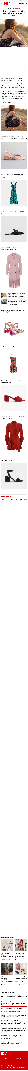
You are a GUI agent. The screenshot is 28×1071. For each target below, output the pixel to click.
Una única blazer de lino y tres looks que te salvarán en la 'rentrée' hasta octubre (7, 955)
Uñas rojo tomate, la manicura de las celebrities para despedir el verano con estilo (13, 1015)
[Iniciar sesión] (26, 3)
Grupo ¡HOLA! (18, 1058)
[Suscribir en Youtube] (11, 1065)
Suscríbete (22, 3)
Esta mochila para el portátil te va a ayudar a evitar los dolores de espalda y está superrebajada (13, 1043)
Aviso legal (5, 1067)
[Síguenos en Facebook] (4, 1065)
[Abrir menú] (1, 3)
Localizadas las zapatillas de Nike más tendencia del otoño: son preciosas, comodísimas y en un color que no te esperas (16, 295)
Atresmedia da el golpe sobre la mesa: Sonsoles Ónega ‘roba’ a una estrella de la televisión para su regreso (13, 1030)
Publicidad (3, 1059)
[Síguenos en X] (6, 1065)
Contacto (3, 1061)
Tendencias (17, 8)
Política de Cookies (17, 1067)
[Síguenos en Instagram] (1, 1065)
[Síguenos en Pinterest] (14, 1065)
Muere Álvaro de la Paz (11, 0)
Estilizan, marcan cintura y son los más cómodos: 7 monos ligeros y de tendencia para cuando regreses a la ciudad (7, 980)
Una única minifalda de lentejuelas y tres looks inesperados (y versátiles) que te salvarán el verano (21, 980)
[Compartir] (25, 69)
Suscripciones (4, 1058)
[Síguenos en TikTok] (9, 1065)
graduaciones (12, 82)
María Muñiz (4, 67)
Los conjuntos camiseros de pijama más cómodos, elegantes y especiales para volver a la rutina (17, 301)
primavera (9, 91)
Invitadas (5, 499)
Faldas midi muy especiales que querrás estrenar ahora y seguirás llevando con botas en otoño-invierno (13, 1036)
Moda (12, 8)
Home (9, 8)
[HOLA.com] (7, 4)
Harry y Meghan (19, 0)
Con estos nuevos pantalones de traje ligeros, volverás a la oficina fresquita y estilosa (20, 956)
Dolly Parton (25, 0)
